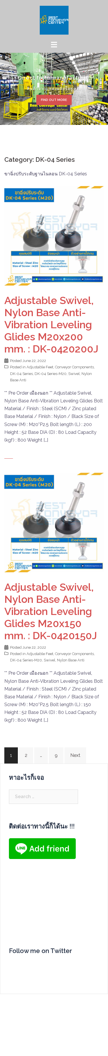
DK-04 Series (21, 374)
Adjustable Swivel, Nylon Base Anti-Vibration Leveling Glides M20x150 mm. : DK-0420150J (50, 611)
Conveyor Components (74, 367)
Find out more (54, 100)
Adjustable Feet (39, 367)
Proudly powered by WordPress (38, 1036)
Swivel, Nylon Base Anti (64, 660)
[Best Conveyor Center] (54, 19)
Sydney (12, 1046)
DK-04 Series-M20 (51, 374)
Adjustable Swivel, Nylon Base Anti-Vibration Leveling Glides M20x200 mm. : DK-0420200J (51, 324)
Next (75, 755)
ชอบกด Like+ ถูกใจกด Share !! (51, 911)
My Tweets (21, 965)
